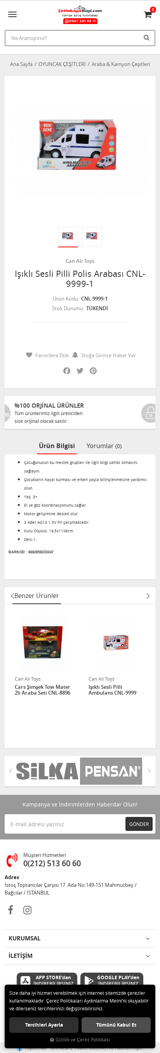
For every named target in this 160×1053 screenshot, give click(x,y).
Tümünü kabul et (116, 1025)
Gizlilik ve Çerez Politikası (83, 1040)
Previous (12, 595)
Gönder (139, 824)
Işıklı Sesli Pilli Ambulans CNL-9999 (112, 690)
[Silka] (48, 771)
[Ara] (147, 37)
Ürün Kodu (65, 298)
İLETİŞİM (21, 956)
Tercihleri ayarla (44, 1025)
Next (148, 595)
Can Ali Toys (80, 260)
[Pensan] (112, 771)
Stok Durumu (67, 308)
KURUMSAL (24, 938)
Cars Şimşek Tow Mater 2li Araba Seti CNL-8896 (42, 690)
